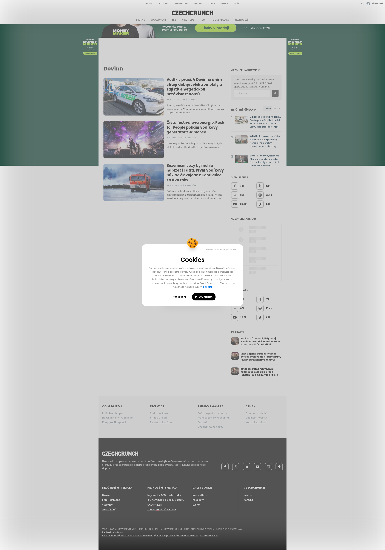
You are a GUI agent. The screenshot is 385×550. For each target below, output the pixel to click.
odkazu (207, 286)
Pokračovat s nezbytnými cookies (221, 249)
